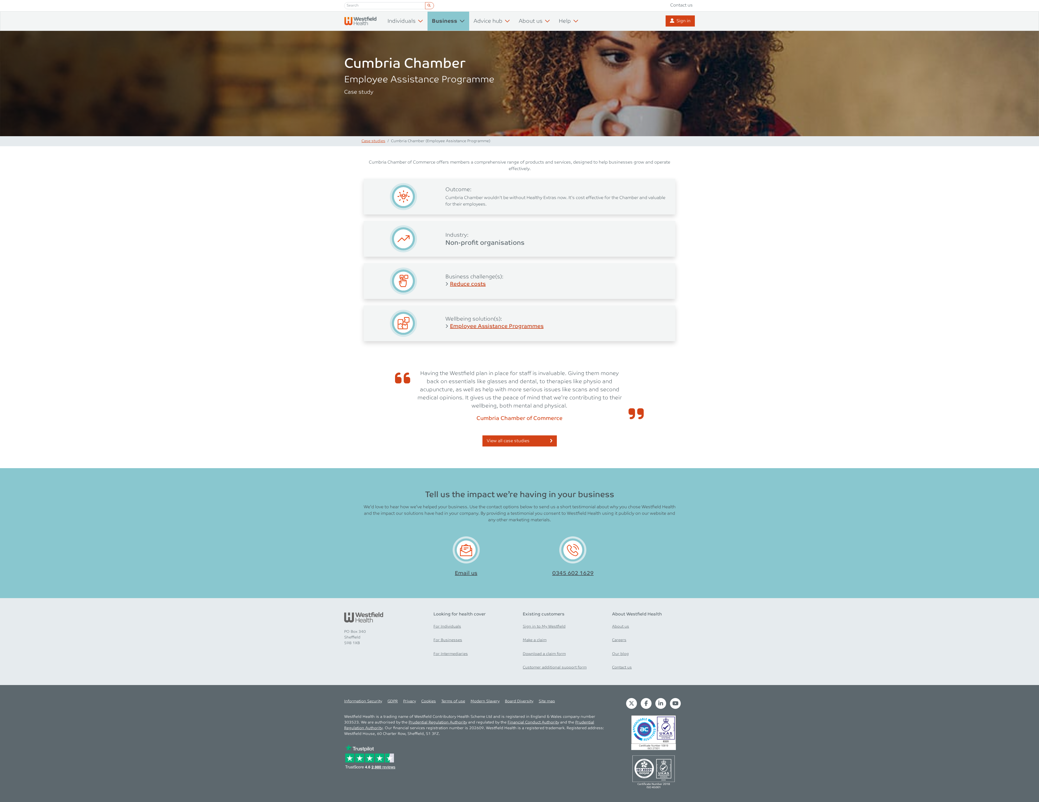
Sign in (683, 21)
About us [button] (530, 21)
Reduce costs (468, 284)
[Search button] (429, 5)
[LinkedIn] (661, 703)
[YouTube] (675, 703)
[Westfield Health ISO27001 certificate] (653, 732)
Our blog (620, 653)
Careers (619, 640)
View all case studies (508, 441)
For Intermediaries (450, 653)
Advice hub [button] (488, 21)
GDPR (392, 701)
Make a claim (535, 640)
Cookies (428, 701)
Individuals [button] (401, 21)
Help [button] (565, 21)
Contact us (681, 5)
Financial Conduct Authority (533, 722)
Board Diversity (519, 701)
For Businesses (447, 640)
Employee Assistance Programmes (497, 326)
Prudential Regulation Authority (438, 722)
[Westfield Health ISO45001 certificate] (653, 771)
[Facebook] (646, 703)
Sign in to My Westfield (544, 626)
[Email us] (466, 550)
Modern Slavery (485, 701)
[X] (631, 703)
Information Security (363, 701)
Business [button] (444, 21)
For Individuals (447, 626)
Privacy (409, 701)
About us (620, 626)
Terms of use (453, 701)
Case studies (373, 141)
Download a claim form (544, 653)
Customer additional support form (555, 667)
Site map (547, 701)
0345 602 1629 (573, 573)
